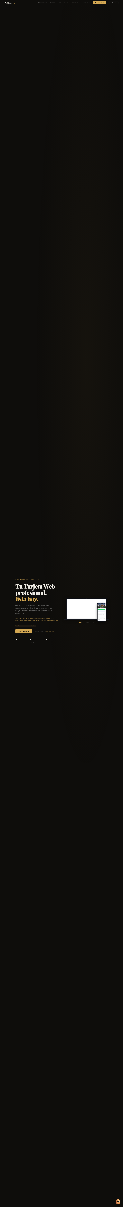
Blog (59, 3)
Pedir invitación (99, 3)
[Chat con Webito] (118, 1201)
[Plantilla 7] (87, 622)
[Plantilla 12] (93, 622)
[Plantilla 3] (82, 622)
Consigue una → (50, 631)
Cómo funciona (42, 3)
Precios (66, 3)
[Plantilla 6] (86, 622)
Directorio (52, 3)
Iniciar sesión (86, 3)
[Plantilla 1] (80, 622)
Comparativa (74, 3)
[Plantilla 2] (81, 622)
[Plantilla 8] (88, 622)
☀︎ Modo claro (114, 3)
